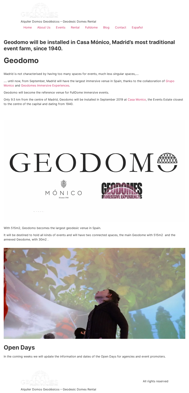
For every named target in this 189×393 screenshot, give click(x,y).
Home (27, 27)
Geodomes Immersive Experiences (45, 85)
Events (60, 27)
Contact (120, 27)
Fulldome (91, 27)
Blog (106, 27)
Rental (75, 27)
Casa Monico (137, 99)
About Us (43, 27)
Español (137, 27)
